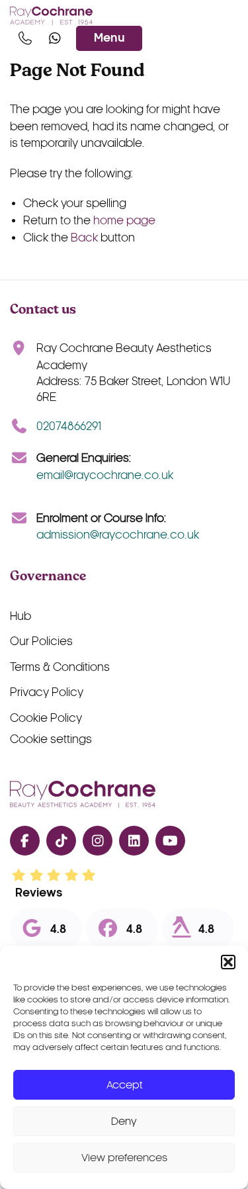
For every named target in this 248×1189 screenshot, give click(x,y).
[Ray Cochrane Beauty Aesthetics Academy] (51, 16)
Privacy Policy (46, 692)
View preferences (124, 1157)
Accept (124, 1084)
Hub (20, 616)
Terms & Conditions (60, 667)
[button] (228, 962)
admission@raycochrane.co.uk (117, 535)
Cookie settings (51, 739)
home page (124, 220)
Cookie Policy (46, 718)
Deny (124, 1121)
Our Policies (41, 641)
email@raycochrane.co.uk (104, 475)
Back (84, 238)
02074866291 (68, 426)
